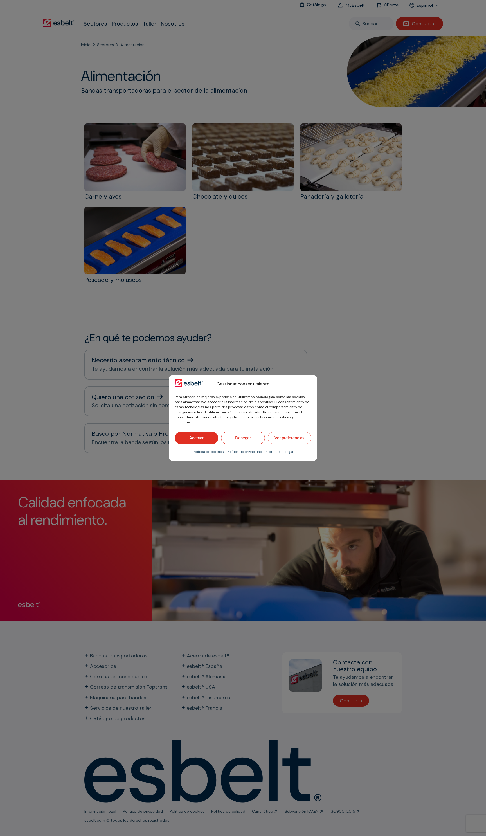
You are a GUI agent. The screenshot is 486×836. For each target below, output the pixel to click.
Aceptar (196, 437)
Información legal (279, 451)
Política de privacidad (244, 451)
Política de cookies (208, 451)
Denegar (243, 437)
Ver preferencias (289, 437)
